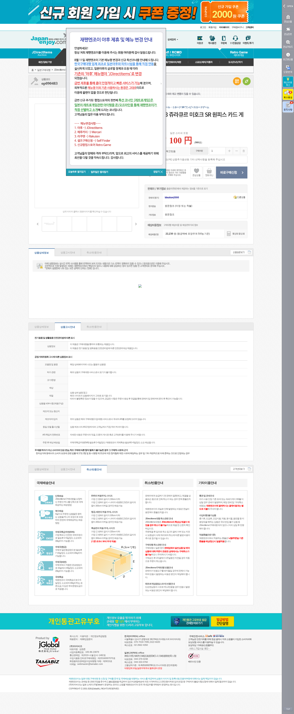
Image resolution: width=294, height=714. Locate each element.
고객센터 (250, 27)
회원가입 (212, 27)
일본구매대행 (43, 70)
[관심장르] (288, 31)
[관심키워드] (288, 44)
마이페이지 (224, 27)
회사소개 (74, 636)
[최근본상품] (288, 56)
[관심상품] (288, 19)
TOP (288, 709)
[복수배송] (288, 94)
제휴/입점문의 (86, 639)
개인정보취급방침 (98, 636)
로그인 (203, 27)
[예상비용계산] (288, 82)
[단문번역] (288, 69)
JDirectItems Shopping (64, 69)
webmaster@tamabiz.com (90, 664)
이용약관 (84, 636)
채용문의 (74, 639)
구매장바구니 (238, 27)
